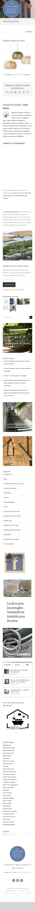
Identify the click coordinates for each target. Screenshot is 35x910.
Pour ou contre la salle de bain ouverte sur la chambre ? (19, 681)
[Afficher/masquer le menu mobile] (31, 1)
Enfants (6, 497)
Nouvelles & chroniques (11, 525)
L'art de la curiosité (9, 774)
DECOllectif (7, 493)
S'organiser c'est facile (10, 811)
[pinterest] (21, 880)
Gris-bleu (6, 766)
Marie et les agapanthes (10, 785)
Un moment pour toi (9, 816)
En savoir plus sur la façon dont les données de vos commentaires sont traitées (17, 195)
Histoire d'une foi (8, 769)
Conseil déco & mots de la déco (13, 483)
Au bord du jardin (8, 753)
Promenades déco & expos (12, 530)
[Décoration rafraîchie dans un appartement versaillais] (13, 301)
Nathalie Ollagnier (8, 798)
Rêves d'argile (7, 803)
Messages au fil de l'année (12, 516)
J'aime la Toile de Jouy (9, 771)
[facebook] (13, 880)
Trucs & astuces (9, 544)
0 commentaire (26, 74)
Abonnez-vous (9, 284)
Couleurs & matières (10, 488)
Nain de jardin (7, 793)
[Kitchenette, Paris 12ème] (26, 301)
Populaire (7, 665)
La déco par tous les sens (12, 511)
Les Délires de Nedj (9, 782)
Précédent (29, 32)
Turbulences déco (8, 814)
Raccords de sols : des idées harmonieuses (19, 671)
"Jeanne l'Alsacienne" (24, 872)
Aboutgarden (7, 745)
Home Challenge (9, 502)
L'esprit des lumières (9, 777)
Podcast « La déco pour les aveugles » (15, 376)
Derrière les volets (8, 761)
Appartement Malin (9, 748)
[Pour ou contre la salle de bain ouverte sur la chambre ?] (6, 680)
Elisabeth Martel (8, 764)
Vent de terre (7, 819)
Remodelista (7, 806)
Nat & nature (7, 795)
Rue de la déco (7, 809)
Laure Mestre (8, 74)
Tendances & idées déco (11, 539)
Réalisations (7, 534)
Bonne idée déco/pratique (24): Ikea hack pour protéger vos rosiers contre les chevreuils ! (16, 382)
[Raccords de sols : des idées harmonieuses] (6, 670)
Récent (17, 665)
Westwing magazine (9, 824)
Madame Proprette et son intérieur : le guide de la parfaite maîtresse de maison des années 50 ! (17, 392)
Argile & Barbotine (8, 750)
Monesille (6, 790)
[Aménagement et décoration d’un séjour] (6, 308)
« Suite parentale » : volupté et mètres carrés (19, 691)
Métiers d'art (8, 521)
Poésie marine (7, 801)
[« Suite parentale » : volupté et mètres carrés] (6, 690)
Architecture (8, 474)
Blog (5, 479)
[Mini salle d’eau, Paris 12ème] (19, 301)
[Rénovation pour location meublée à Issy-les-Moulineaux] (13, 308)
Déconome (6, 758)
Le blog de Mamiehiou (10, 779)
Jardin (6, 507)
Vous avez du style (8, 822)
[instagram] (17, 880)
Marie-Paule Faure (8, 787)
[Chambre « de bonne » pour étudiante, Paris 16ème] (6, 301)
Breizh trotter (7, 756)
